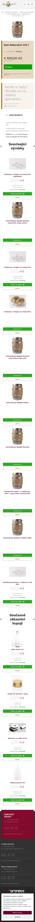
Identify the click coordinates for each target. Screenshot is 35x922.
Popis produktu (16, 115)
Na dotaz (8, 67)
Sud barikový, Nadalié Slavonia (17, 447)
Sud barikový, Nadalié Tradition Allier (17, 538)
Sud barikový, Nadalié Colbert (17, 402)
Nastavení (17, 917)
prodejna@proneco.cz (10, 871)
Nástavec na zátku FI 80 (17, 738)
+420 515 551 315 (8, 846)
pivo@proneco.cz (12, 106)
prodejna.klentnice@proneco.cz (13, 849)
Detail (17, 197)
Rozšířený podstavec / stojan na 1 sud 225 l (17, 583)
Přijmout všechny (17, 912)
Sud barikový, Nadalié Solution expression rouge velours (17, 222)
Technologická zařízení (26, 12)
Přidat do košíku (16, 193)
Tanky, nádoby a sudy (13, 14)
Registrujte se (7, 73)
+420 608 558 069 (12, 819)
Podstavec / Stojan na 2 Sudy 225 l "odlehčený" (17, 175)
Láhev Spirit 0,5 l (17, 649)
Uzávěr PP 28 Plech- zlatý (18, 694)
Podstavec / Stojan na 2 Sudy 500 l (17, 312)
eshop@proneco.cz (12, 822)
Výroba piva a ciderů (11, 12)
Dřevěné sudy (26, 14)
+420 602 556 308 (12, 103)
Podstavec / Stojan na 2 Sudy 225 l (17, 267)
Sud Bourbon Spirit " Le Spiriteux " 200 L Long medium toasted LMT (17, 492)
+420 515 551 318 (8, 869)
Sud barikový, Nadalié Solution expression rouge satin (17, 357)
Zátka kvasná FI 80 (17, 783)
